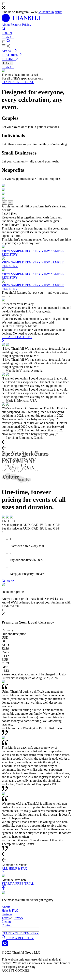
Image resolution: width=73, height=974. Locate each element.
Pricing (26, 24)
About (6, 24)
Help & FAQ (10, 910)
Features (16, 24)
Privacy (18, 918)
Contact (7, 925)
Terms (6, 918)
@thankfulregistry (50, 12)
